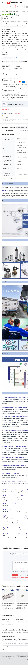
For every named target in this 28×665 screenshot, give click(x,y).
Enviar (15, 575)
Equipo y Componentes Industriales (13, 11)
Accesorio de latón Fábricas (9, 639)
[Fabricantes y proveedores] (14, 2)
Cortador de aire (5, 619)
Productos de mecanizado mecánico (9, 624)
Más (3, 649)
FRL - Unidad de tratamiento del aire (9, 622)
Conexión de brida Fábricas (9, 643)
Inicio (3, 11)
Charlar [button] (15, 57)
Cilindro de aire (19, 619)
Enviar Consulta (8, 58)
